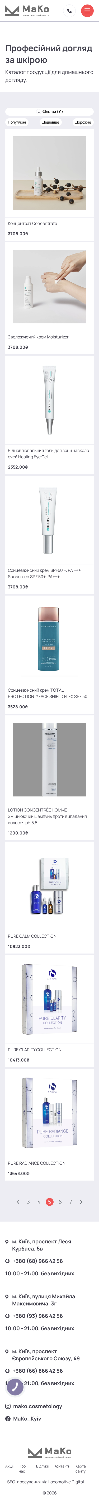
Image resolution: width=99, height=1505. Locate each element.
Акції (9, 1466)
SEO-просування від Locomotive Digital (45, 1482)
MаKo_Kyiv (27, 1418)
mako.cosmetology (37, 1406)
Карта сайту (81, 1469)
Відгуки (42, 1466)
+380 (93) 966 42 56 (38, 1315)
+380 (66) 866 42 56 (38, 1370)
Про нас (22, 1469)
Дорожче (83, 122)
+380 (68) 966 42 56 (38, 1261)
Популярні (17, 122)
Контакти (62, 1466)
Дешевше (50, 122)
